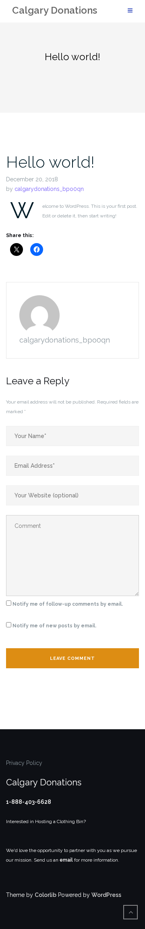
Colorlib (45, 895)
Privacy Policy (24, 763)
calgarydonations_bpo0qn (49, 189)
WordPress (106, 895)
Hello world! (50, 161)
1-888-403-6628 (28, 802)
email (66, 860)
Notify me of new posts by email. (54, 626)
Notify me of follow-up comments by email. (67, 604)
